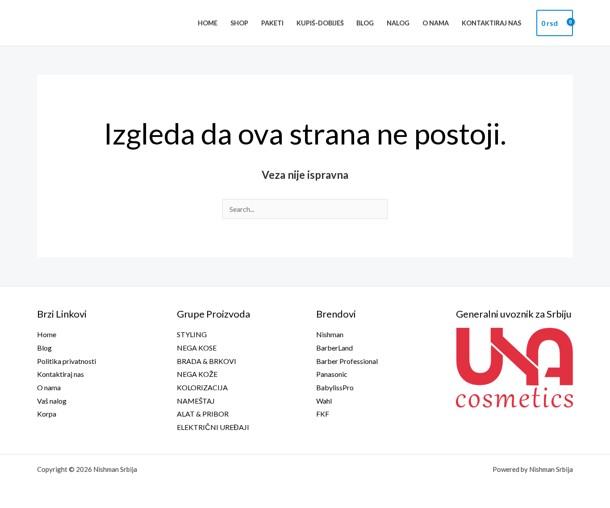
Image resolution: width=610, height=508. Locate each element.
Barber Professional (347, 361)
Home (207, 23)
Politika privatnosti (66, 361)
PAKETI (272, 23)
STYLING (192, 334)
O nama (435, 23)
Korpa (46, 413)
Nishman (329, 334)
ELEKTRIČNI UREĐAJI (213, 427)
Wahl (324, 400)
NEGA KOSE (197, 347)
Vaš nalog (52, 400)
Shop (239, 23)
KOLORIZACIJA (202, 387)
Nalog (398, 23)
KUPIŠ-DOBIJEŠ (320, 23)
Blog (365, 23)
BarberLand (334, 347)
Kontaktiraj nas (491, 23)
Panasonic (331, 374)
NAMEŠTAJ (196, 400)
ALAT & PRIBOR (203, 413)
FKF (322, 413)
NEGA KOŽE (197, 374)
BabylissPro (335, 387)
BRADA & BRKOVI (206, 361)
